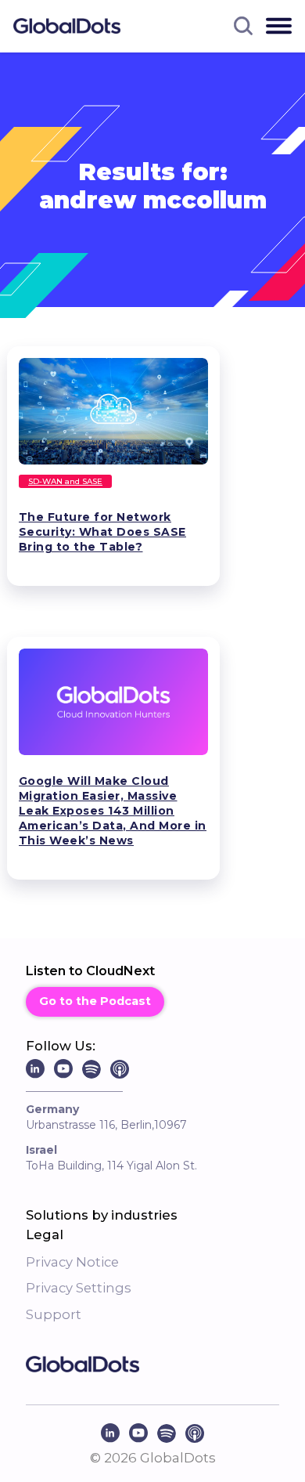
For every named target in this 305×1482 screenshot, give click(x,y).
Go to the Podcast (95, 1001)
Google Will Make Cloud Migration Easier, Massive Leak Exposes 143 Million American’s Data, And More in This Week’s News (112, 811)
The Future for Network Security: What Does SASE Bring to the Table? (102, 532)
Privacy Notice (72, 1262)
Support (53, 1314)
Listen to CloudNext (90, 970)
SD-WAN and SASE (65, 481)
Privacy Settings (78, 1288)
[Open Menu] (279, 26)
